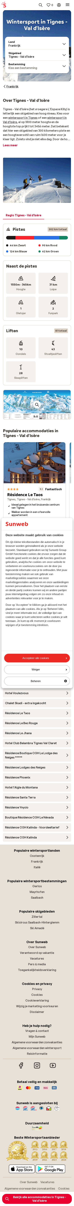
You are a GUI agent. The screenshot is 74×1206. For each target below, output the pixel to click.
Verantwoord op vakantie (37, 953)
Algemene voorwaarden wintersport (37, 1048)
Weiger (36, 669)
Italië (37, 867)
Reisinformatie (37, 1053)
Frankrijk (37, 861)
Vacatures (37, 958)
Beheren (36, 681)
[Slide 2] (38, 415)
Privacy (37, 989)
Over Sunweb (37, 947)
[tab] (23, 215)
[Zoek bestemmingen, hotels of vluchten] (40, 5)
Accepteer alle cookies (35, 658)
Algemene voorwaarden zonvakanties (37, 1042)
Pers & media (37, 964)
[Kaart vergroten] (37, 405)
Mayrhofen (37, 892)
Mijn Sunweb (37, 1036)
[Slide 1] (35, 415)
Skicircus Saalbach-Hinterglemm (37, 922)
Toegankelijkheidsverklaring (37, 970)
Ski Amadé (37, 928)
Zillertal (37, 916)
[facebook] (21, 1068)
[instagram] (37, 1068)
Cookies (37, 995)
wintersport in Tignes (23, 117)
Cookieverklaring (37, 1000)
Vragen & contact (37, 1031)
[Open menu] (68, 5)
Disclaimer (37, 1012)
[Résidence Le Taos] (34, 496)
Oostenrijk (37, 856)
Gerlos (37, 886)
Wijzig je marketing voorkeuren (37, 1006)
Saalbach (37, 897)
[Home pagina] (3, 5)
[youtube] (52, 1068)
